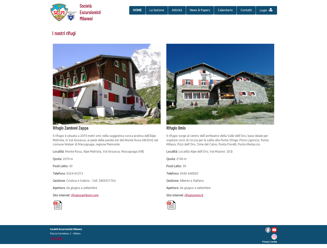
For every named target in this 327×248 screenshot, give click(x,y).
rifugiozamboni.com (85, 195)
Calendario (225, 10)
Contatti (246, 10)
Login (264, 10)
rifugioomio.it (194, 195)
